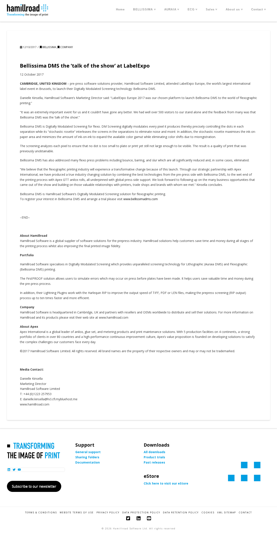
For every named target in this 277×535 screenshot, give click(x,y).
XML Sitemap (226, 512)
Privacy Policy (108, 512)
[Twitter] (128, 518)
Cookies (207, 512)
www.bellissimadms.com (140, 199)
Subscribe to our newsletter (34, 486)
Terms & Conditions (41, 512)
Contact (245, 512)
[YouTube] (149, 518)
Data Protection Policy (141, 512)
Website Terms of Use (77, 512)
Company (66, 47)
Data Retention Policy (181, 512)
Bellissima (49, 47)
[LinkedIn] (138, 518)
